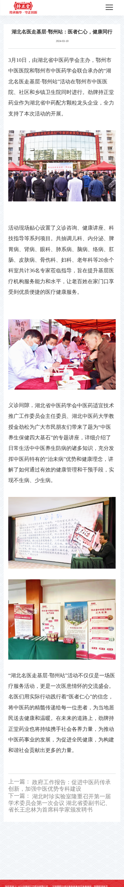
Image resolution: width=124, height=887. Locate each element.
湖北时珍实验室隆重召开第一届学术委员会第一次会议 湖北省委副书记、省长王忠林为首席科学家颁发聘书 (59, 802)
